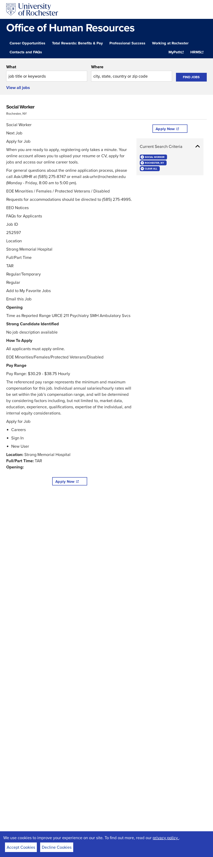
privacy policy (166, 838)
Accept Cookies (21, 847)
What (11, 67)
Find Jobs (191, 77)
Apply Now (64, 481)
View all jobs (18, 87)
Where (97, 67)
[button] (169, 146)
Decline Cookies (57, 847)
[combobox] (46, 73)
